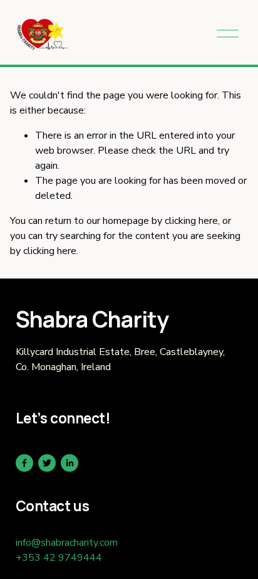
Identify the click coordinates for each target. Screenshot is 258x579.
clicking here (191, 221)
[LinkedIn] (69, 463)
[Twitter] (47, 463)
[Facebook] (24, 463)
